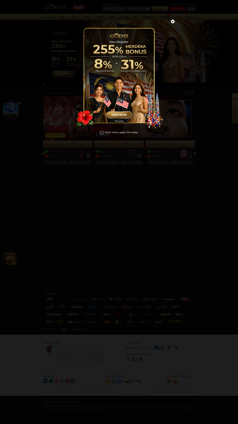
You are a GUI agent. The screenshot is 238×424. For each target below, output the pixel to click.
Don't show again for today (121, 132)
